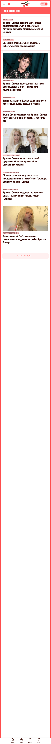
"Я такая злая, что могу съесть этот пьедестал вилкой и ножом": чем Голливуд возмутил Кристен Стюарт (24, 178)
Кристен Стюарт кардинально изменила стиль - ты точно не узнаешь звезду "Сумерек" (23, 195)
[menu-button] (4, 4)
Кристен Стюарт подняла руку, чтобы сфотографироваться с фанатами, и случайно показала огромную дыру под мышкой (23, 27)
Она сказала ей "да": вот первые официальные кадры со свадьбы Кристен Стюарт (24, 239)
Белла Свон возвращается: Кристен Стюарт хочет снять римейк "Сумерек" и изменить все (25, 117)
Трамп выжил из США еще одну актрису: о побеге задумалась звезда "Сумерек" (24, 102)
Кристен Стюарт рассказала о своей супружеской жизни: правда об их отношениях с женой (21, 161)
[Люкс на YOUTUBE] (9, 4)
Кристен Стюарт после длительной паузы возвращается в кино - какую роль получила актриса (24, 86)
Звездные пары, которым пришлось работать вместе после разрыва (21, 44)
